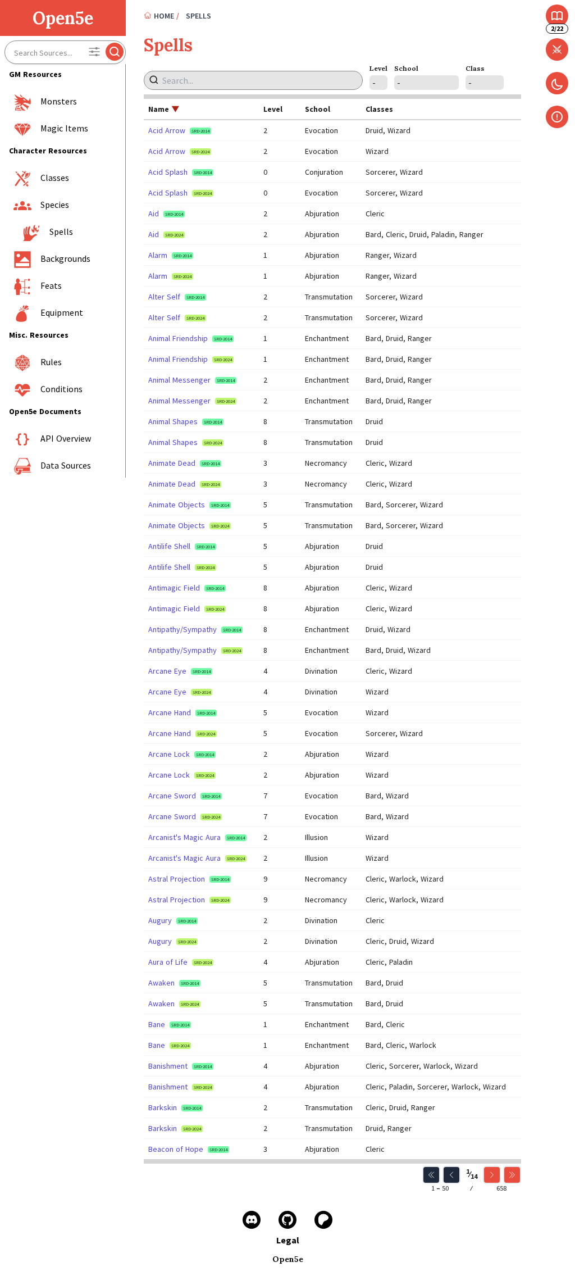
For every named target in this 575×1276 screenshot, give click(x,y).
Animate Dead (171, 463)
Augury (160, 920)
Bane (156, 1024)
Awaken (161, 983)
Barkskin (162, 1107)
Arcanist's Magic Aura (184, 837)
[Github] (287, 1220)
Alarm (157, 255)
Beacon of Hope (175, 1149)
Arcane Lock (169, 754)
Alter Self (164, 297)
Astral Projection (176, 879)
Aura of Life (168, 962)
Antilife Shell (169, 546)
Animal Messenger (179, 380)
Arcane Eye (167, 671)
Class (475, 68)
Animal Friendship (178, 338)
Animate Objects (176, 504)
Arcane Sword (172, 796)
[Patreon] (323, 1220)
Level (378, 68)
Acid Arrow (166, 130)
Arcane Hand (169, 712)
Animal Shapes (173, 421)
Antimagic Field (174, 588)
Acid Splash (168, 172)
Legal (287, 1240)
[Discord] (252, 1220)
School (406, 68)
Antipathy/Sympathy (182, 629)
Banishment (168, 1066)
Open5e (63, 18)
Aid (153, 213)
